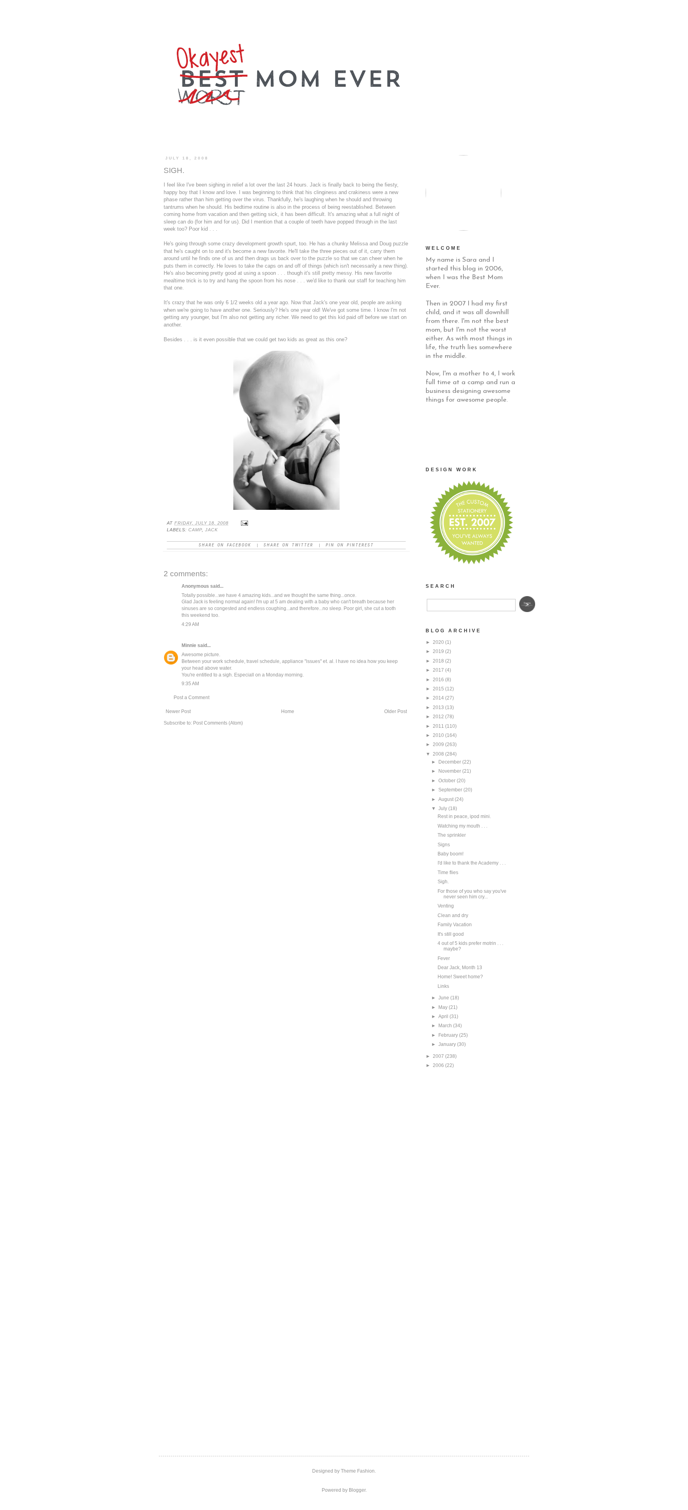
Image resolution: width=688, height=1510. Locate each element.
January (447, 1044)
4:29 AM (190, 624)
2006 (438, 1065)
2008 (438, 754)
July (442, 808)
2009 (438, 744)
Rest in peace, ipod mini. (464, 816)
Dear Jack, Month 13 (460, 967)
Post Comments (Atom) (218, 723)
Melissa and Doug (370, 244)
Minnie (189, 645)
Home (287, 711)
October (446, 780)
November (449, 771)
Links (443, 986)
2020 (438, 642)
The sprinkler (452, 835)
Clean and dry (453, 915)
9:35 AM (190, 683)
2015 (438, 689)
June (443, 998)
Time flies (448, 872)
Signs (444, 844)
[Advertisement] (465, 434)
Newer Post (178, 711)
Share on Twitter (288, 545)
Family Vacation (455, 924)
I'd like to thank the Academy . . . (472, 863)
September (450, 790)
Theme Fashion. (358, 1471)
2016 (438, 679)
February (448, 1035)
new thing (394, 266)
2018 (438, 661)
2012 (438, 716)
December (449, 762)
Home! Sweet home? (460, 976)
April (443, 1016)
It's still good (451, 934)
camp (195, 529)
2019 (438, 651)
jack (211, 529)
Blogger (357, 1490)
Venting (446, 906)
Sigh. (443, 881)
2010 (438, 735)
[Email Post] (244, 523)
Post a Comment (191, 697)
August (445, 799)
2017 (438, 670)
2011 (438, 726)
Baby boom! (450, 854)
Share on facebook (225, 545)
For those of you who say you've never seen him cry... (472, 894)
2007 (438, 1056)
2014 (438, 698)
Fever (444, 958)
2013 (438, 707)
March (445, 1025)
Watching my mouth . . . (462, 826)
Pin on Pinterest (350, 545)
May (443, 1007)
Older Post (395, 711)
